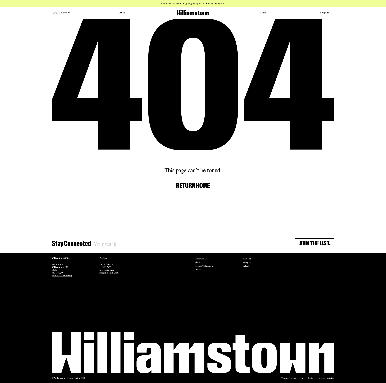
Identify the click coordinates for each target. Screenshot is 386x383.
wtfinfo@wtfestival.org (62, 275)
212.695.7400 (105, 267)
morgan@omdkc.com (109, 273)
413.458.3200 (58, 273)
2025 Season (60, 12)
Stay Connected (71, 244)
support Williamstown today (208, 3)
